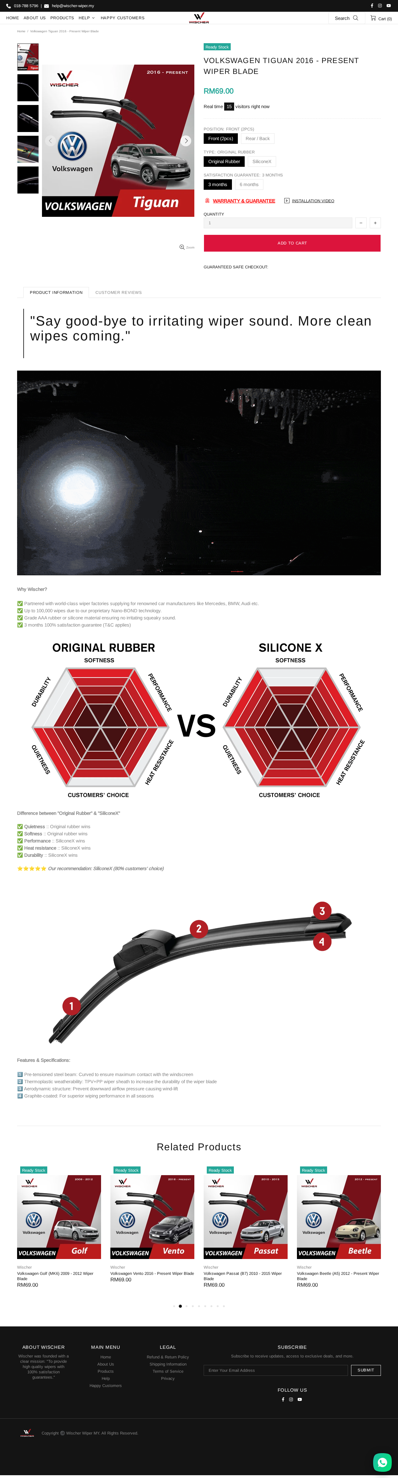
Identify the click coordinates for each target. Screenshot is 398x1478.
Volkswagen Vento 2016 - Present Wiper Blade (152, 1273)
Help (106, 1378)
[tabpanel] (59, 1232)
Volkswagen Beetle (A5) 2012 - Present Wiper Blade (338, 1276)
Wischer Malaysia (199, 18)
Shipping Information (168, 1364)
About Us (105, 1364)
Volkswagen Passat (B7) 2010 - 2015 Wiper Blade (243, 1276)
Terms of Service (168, 1371)
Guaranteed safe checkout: (236, 267)
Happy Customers (106, 1385)
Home (21, 31)
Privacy (168, 1378)
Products (106, 1371)
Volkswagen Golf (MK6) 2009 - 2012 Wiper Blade (55, 1276)
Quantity (214, 214)
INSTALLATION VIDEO (313, 200)
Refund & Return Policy (168, 1357)
